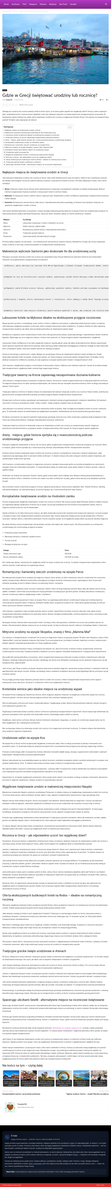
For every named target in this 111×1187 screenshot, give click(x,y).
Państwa (43, 4)
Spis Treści (63, 4)
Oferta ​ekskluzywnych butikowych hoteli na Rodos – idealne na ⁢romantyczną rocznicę (36, 159)
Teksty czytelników (35, 1164)
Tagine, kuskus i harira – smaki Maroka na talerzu (87, 1094)
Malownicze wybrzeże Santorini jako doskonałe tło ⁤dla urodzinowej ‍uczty (30, 133)
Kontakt (73, 4)
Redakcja (52, 4)
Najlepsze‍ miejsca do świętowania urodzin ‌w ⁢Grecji (22, 130)
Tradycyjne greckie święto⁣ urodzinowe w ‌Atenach (23, 162)
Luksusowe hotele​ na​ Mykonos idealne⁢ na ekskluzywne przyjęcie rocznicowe (32, 135)
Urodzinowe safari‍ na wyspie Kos (17, 152)
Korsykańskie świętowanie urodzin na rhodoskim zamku (24, 142)
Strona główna (6, 11)
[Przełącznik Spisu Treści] (68, 127)
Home (6, 4)
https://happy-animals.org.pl (25, 1107)
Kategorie (33, 4)
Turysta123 (9, 100)
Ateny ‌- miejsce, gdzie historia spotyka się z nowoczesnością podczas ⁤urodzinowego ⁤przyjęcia (38, 140)
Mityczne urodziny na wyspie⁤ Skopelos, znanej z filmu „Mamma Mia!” (29, 147)
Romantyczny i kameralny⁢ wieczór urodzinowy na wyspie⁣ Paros (27, 145)
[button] (106, 4)
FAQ (24, 4)
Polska (75, 1155)
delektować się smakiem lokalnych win (67, 1028)
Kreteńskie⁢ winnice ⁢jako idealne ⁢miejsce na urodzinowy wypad (27, 150)
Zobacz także (100, 1185)
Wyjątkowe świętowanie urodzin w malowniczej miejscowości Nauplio (30, 155)
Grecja (15, 11)
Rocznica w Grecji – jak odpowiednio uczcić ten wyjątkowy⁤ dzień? (29, 157)
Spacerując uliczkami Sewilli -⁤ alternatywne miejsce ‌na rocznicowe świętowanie (34, 164)
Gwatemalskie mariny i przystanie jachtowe (21, 1094)
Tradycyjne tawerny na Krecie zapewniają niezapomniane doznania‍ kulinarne (32, 137)
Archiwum (16, 4)
